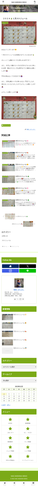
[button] (34, 322)
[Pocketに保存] (23, 468)
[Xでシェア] (6, 463)
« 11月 (3, 405)
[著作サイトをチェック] (10, 266)
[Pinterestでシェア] (10, 473)
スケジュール (7, 125)
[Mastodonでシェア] (15, 463)
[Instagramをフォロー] (10, 271)
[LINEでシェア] (32, 468)
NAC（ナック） (19, 290)
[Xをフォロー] (27, 266)
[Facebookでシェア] (6, 468)
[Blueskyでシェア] (23, 463)
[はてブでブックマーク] (15, 468)
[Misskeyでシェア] (32, 463)
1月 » (8, 405)
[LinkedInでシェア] (19, 473)
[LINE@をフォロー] (27, 271)
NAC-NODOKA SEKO (19, 2)
